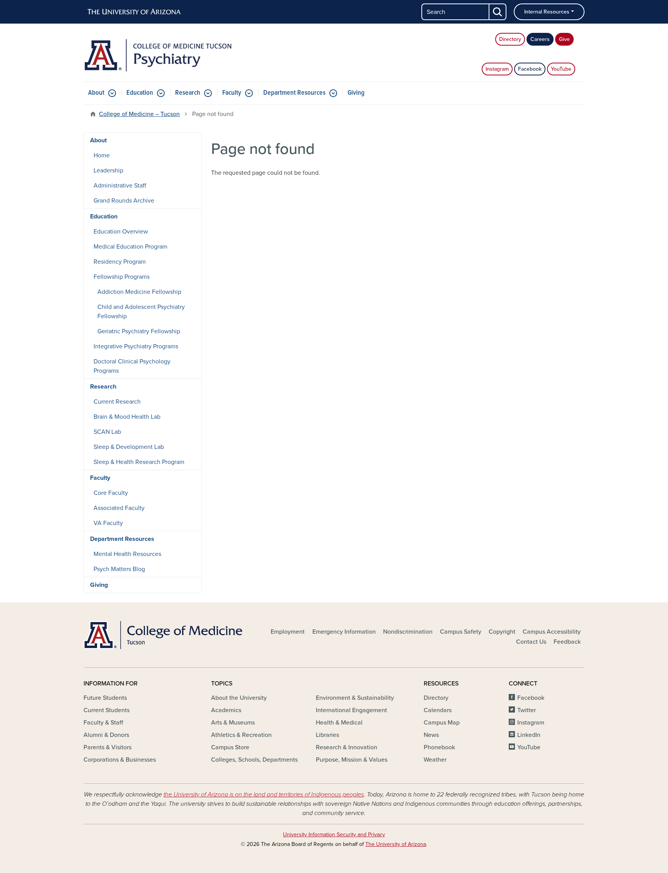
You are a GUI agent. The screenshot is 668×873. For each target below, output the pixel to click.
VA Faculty (108, 523)
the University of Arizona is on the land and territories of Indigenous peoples (264, 794)
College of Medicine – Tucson (139, 114)
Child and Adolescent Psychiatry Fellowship (141, 311)
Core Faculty (111, 493)
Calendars (438, 710)
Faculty (231, 93)
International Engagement (351, 710)
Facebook (530, 69)
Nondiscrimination (408, 632)
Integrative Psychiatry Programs (136, 346)
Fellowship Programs (122, 277)
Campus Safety (460, 632)
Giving (356, 93)
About (96, 93)
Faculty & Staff (103, 722)
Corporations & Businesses (120, 760)
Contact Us (531, 642)
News (431, 735)
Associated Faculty (119, 508)
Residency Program (120, 262)
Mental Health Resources (127, 554)
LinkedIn (528, 735)
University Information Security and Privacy (334, 834)
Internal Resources (546, 12)
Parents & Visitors (107, 747)
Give (564, 39)
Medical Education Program (130, 247)
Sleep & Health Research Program (139, 462)
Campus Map (442, 722)
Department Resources (294, 93)
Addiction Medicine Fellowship (139, 292)
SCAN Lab (107, 432)
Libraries (327, 735)
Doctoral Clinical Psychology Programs (132, 366)
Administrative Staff (120, 185)
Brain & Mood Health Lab (127, 417)
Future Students (105, 698)
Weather (435, 760)
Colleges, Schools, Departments (254, 760)
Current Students (107, 710)
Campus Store (230, 747)
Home (102, 155)
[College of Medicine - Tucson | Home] (164, 635)
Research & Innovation (346, 747)
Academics (226, 710)
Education (139, 93)
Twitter (526, 710)
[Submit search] (497, 11)
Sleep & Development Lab (129, 447)
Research (187, 93)
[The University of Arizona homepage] (134, 12)
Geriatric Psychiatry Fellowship (138, 331)
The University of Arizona (395, 844)
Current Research (117, 402)
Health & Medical (339, 722)
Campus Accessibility (552, 632)
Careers (540, 39)
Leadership (108, 170)
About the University (239, 698)
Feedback (567, 642)
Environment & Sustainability (355, 698)
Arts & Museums (233, 722)
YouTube (561, 69)
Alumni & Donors (106, 735)
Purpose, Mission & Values (351, 760)
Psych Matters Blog (119, 569)
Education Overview (121, 231)
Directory (510, 39)
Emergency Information (344, 632)
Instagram (497, 69)
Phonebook (439, 747)
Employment (288, 632)
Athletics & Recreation (241, 735)
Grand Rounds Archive (124, 201)
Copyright (502, 632)
